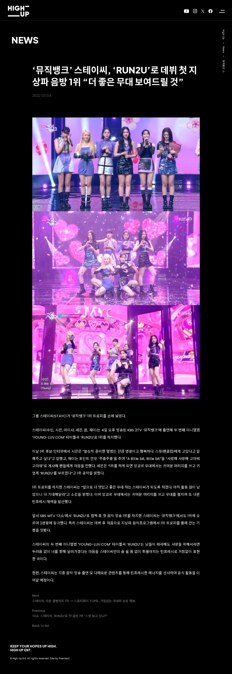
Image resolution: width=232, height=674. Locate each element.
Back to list (40, 625)
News (25, 40)
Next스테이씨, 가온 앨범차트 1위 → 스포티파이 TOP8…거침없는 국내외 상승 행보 (83, 598)
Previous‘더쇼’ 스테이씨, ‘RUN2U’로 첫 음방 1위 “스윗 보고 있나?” (70, 613)
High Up (223, 34)
